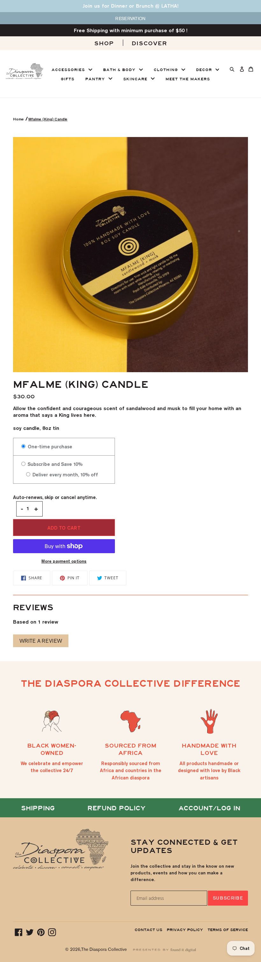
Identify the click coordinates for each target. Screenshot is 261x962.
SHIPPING (38, 808)
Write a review (40, 641)
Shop (104, 43)
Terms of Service (228, 930)
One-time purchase (49, 447)
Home (19, 119)
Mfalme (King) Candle (47, 119)
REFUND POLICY (116, 808)
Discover (149, 43)
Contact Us (148, 930)
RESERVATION (130, 18)
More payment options (64, 561)
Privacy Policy (185, 930)
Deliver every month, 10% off (64, 475)
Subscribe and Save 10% (54, 464)
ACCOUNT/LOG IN (209, 808)
